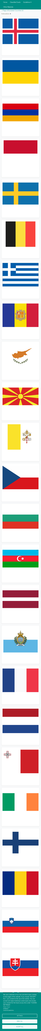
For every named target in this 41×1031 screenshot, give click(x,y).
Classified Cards (15, 2)
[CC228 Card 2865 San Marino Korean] (20, 640)
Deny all (20, 1021)
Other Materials (8, 7)
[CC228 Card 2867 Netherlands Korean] (20, 721)
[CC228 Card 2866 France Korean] (20, 680)
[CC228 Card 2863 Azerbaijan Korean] (20, 558)
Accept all (19, 1026)
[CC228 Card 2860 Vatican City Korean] (20, 437)
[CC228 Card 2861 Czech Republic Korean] (20, 477)
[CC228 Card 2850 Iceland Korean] (20, 31)
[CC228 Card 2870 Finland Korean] (20, 842)
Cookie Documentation (8, 1010)
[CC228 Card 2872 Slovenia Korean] (20, 923)
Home (5, 2)
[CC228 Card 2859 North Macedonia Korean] (20, 396)
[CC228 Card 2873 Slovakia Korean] (20, 964)
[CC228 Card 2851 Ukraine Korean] (20, 72)
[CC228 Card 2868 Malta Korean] (20, 761)
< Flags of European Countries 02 (12, 10)
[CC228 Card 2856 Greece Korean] (20, 274)
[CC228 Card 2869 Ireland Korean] (20, 802)
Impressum (5, 1008)
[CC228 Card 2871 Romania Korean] (20, 883)
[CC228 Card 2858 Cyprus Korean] (20, 356)
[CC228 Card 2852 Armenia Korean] (20, 112)
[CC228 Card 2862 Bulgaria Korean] (20, 518)
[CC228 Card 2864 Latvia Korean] (20, 599)
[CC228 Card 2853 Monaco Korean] (20, 153)
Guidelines (27, 2)
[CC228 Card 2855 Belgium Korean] (20, 234)
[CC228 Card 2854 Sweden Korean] (20, 193)
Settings (20, 1015)
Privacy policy (6, 1007)
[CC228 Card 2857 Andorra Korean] (20, 315)
